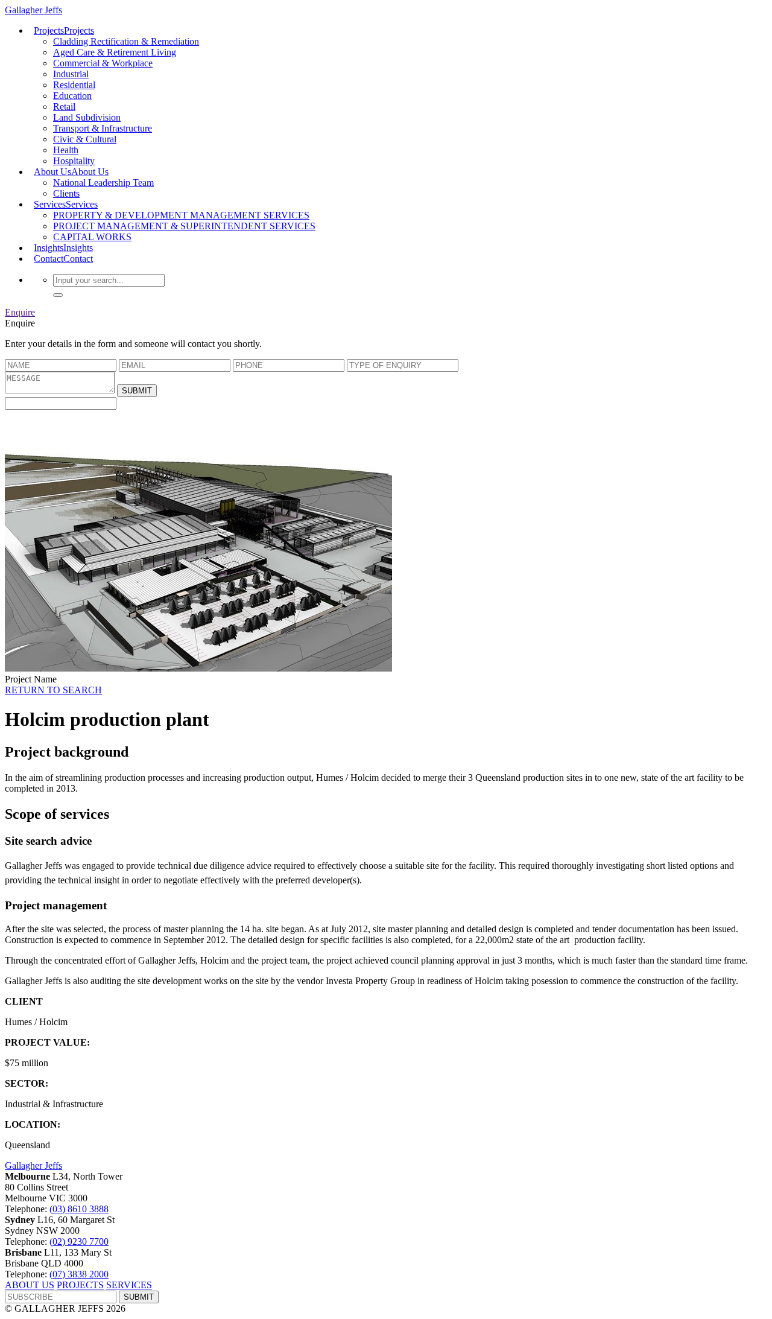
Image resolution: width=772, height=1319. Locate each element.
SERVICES (129, 1285)
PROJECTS (80, 1285)
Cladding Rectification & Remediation (126, 41)
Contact (63, 258)
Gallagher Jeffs (33, 1165)
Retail (64, 106)
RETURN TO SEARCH (53, 690)
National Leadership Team (103, 182)
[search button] (58, 295)
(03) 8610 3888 (79, 1209)
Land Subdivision (87, 117)
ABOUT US (29, 1285)
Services (66, 204)
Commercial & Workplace (103, 63)
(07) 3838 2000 (79, 1274)
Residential (74, 85)
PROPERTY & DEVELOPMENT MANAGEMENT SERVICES (181, 215)
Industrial (71, 74)
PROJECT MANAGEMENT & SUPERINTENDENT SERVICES (184, 226)
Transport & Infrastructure (102, 128)
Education (72, 96)
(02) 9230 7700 (79, 1241)
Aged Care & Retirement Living (114, 52)
